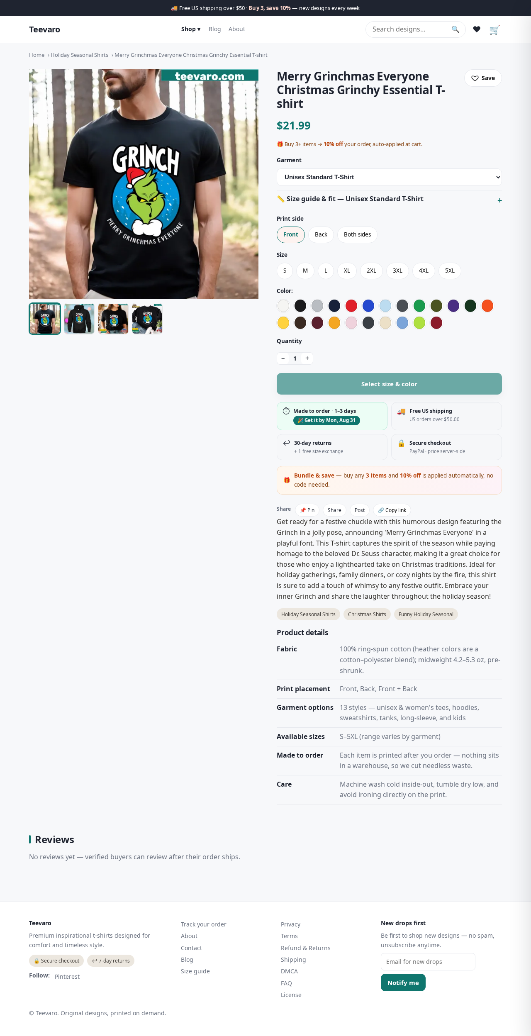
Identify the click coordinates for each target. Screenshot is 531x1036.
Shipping (293, 959)
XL (347, 270)
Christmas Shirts (367, 614)
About (237, 29)
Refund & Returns (306, 948)
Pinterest (67, 976)
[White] (283, 305)
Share (334, 510)
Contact (191, 948)
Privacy (290, 924)
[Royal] (368, 305)
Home (36, 55)
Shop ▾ (190, 29)
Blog (215, 29)
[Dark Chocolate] (300, 322)
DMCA (289, 971)
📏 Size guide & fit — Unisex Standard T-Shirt (350, 198)
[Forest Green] (470, 305)
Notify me (403, 982)
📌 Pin (307, 510)
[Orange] (487, 305)
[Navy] (334, 305)
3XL (397, 270)
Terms (289, 936)
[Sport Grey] (317, 305)
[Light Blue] (385, 305)
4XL (424, 270)
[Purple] (453, 305)
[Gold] (334, 322)
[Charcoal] (402, 305)
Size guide (195, 971)
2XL (371, 270)
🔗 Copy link (392, 510)
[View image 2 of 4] (79, 318)
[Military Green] (436, 305)
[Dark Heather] (368, 322)
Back (321, 234)
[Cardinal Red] (436, 322)
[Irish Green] (419, 305)
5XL (450, 270)
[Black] (300, 305)
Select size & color (389, 384)
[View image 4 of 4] (147, 318)
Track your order (204, 924)
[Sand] (385, 322)
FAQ (286, 983)
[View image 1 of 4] (45, 318)
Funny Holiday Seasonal (426, 614)
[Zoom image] (143, 184)
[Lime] (419, 322)
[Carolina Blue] (402, 322)
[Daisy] (283, 322)
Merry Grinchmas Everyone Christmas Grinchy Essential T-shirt (191, 55)
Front (290, 234)
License (291, 995)
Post (360, 510)
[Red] (351, 305)
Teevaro (44, 29)
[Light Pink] (351, 322)
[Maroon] (317, 322)
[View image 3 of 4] (113, 318)
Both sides (357, 234)
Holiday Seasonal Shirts (79, 55)
